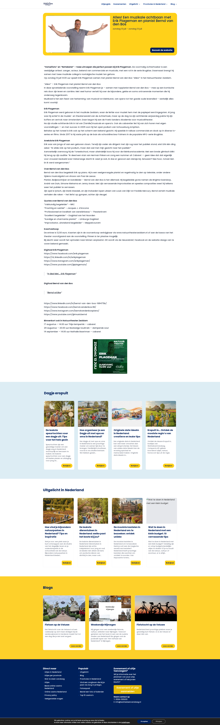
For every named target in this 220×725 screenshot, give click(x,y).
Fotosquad (85, 688)
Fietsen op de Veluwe (57, 624)
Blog (173, 4)
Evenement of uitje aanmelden (128, 689)
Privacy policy (51, 695)
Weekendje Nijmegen (103, 624)
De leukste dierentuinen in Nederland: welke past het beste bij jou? (92, 531)
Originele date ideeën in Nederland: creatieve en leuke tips (127, 433)
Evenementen (119, 4)
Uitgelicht (133, 4)
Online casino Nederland (56, 692)
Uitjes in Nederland (53, 672)
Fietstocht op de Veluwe (151, 624)
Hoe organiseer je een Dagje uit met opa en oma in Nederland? (92, 433)
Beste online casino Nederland (53, 687)
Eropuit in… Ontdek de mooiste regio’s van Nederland (160, 433)
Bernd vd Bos (54, 292)
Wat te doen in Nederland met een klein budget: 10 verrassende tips (159, 531)
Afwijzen (159, 721)
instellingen (125, 722)
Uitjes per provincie (53, 675)
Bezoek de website (162, 50)
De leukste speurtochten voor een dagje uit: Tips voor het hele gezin (57, 435)
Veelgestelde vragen (54, 698)
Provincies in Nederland (154, 4)
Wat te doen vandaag (55, 679)
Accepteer (144, 721)
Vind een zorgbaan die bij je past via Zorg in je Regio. (92, 683)
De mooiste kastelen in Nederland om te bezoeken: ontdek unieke (127, 531)
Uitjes (47, 682)
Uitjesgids (105, 4)
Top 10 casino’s (87, 695)
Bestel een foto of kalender (92, 692)
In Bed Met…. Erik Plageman (61, 273)
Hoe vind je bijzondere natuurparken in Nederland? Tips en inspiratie (58, 531)
